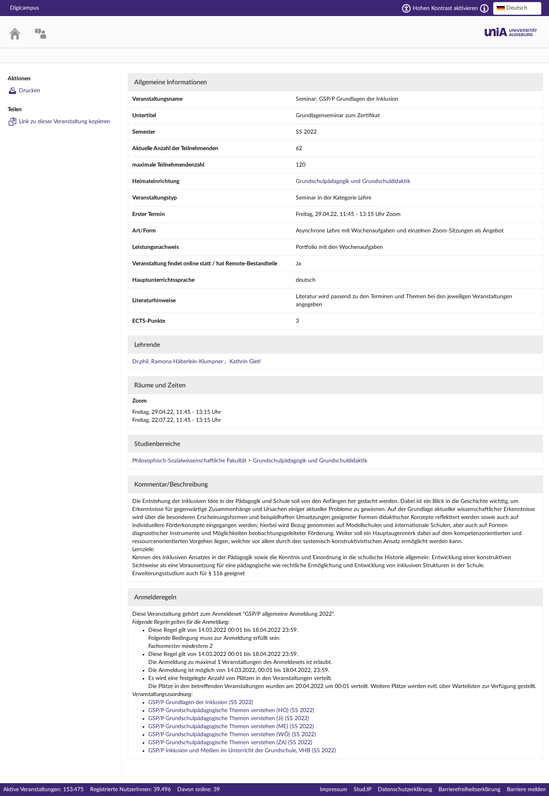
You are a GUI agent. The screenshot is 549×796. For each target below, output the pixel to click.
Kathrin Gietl (244, 361)
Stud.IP (362, 789)
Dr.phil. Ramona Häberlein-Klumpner (178, 361)
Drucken (29, 91)
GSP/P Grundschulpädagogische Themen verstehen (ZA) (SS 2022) (230, 742)
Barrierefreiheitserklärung (469, 789)
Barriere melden (526, 789)
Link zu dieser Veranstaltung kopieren (64, 121)
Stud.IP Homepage (511, 32)
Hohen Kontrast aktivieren (445, 8)
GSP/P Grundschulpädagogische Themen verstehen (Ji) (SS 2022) (228, 718)
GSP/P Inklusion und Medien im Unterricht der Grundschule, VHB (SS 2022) (242, 750)
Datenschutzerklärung (405, 789)
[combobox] (517, 8)
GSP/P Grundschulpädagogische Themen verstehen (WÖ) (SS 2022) (232, 734)
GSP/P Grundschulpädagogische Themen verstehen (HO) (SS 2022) (231, 710)
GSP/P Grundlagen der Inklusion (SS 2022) (200, 702)
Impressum (333, 789)
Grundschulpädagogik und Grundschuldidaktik (353, 181)
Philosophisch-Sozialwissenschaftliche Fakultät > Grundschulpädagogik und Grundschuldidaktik (249, 461)
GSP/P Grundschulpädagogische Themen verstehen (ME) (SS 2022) (231, 726)
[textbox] (517, 8)
